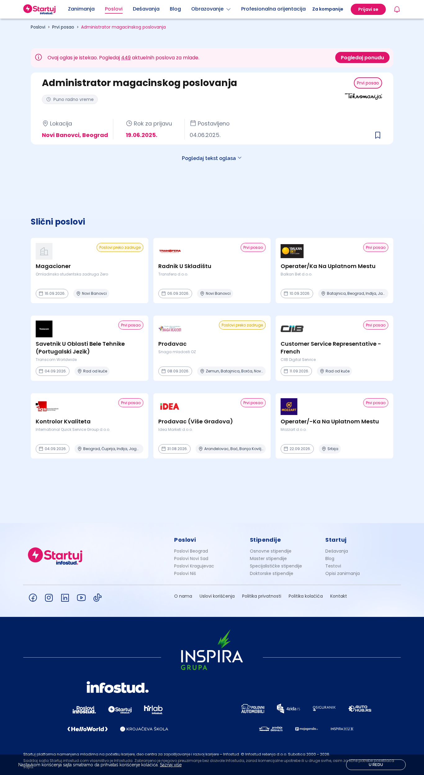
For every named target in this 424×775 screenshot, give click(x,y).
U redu (376, 765)
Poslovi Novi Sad (191, 558)
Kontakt (338, 596)
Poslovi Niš (185, 573)
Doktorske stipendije (271, 573)
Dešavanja (336, 551)
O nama (183, 596)
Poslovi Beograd (191, 551)
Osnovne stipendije (270, 551)
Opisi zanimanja (342, 573)
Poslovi (38, 27)
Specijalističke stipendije (276, 566)
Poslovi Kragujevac (194, 566)
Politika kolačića (306, 596)
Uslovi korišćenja (217, 596)
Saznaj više (171, 764)
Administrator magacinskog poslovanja (123, 27)
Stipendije (265, 540)
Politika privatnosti (261, 596)
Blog (329, 558)
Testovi (333, 566)
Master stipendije (268, 558)
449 (126, 57)
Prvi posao (63, 27)
